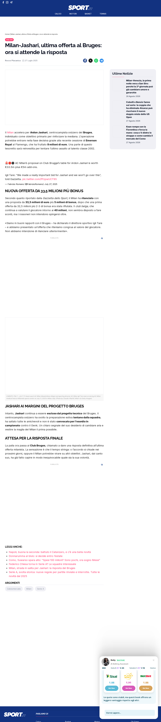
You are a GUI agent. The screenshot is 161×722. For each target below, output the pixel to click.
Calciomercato (14, 589)
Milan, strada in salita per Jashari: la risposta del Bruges (42, 568)
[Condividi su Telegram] (102, 61)
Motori (73, 14)
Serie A (40, 589)
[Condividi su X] (91, 61)
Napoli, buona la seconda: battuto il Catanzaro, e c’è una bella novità (50, 552)
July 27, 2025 (50, 184)
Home (7, 34)
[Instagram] (7, 2)
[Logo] (80, 7)
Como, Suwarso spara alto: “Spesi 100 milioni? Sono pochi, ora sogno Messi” (54, 560)
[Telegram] (11, 2)
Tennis (103, 14)
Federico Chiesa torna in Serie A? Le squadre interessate (42, 564)
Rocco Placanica (13, 60)
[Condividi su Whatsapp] (96, 61)
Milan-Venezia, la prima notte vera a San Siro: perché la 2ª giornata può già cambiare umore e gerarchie (139, 86)
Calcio (58, 14)
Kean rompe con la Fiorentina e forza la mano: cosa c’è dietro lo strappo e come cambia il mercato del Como (139, 132)
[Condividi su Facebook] (85, 61)
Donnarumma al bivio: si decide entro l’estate (36, 556)
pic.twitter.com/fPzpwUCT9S (39, 179)
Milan (10, 132)
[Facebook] (4, 2)
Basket (88, 14)
